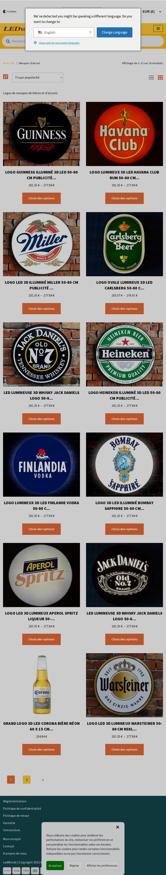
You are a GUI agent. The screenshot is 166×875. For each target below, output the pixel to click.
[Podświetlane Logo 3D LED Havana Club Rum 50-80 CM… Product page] (124, 134)
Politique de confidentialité (22, 808)
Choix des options (41, 198)
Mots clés (9, 63)
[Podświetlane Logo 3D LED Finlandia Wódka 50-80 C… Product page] (41, 465)
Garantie (9, 823)
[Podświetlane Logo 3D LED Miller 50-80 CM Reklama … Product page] (41, 244)
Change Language (114, 32)
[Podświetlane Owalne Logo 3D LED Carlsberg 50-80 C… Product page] (124, 244)
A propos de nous (15, 853)
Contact (8, 846)
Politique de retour (16, 816)
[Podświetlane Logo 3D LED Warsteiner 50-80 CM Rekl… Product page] (124, 685)
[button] (118, 827)
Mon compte (12, 839)
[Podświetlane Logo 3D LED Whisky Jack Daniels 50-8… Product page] (41, 354)
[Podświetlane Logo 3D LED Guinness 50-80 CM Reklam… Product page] (41, 134)
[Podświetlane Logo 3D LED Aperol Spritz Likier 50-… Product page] (41, 575)
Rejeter (74, 865)
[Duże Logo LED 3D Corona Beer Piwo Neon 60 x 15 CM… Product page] (41, 685)
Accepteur (55, 865)
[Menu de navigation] (158, 28)
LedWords (10, 862)
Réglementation (14, 801)
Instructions (11, 830)
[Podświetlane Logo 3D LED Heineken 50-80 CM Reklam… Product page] (124, 354)
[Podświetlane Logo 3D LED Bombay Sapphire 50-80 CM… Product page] (124, 465)
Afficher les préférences (102, 865)
